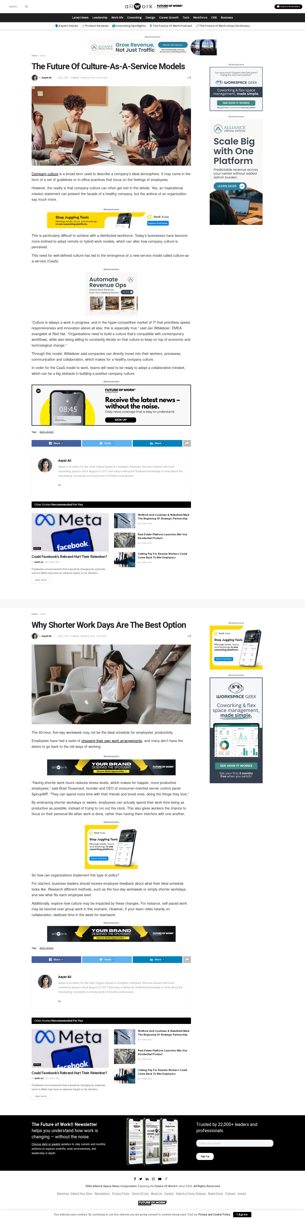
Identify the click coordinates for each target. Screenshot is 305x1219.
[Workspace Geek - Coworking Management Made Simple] (236, 88)
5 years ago (53, 562)
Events (242, 1193)
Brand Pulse (215, 1193)
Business (227, 17)
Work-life (117, 17)
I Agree (242, 1214)
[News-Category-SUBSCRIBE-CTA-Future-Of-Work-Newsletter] (111, 405)
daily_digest (46, 432)
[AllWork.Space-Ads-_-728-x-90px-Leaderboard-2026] (152, 47)
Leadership (99, 17)
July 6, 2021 (63, 77)
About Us (156, 1193)
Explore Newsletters (290, 6)
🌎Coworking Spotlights (129, 25)
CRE (214, 17)
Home (34, 55)
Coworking (134, 17)
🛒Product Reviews (95, 25)
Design (150, 17)
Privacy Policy (121, 1193)
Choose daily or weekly (46, 1144)
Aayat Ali (47, 77)
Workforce (200, 17)
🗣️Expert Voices (66, 25)
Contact (169, 1193)
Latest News (80, 17)
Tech (186, 17)
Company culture (45, 173)
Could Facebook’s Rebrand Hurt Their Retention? (69, 557)
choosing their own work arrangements (111, 740)
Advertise (63, 1193)
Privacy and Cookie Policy (214, 1214)
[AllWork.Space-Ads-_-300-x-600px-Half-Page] (236, 171)
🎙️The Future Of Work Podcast (170, 25)
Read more (41, 580)
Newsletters (102, 1193)
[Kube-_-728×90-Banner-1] (111, 220)
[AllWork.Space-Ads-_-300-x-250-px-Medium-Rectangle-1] (111, 294)
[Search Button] (26, 6)
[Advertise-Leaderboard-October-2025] (111, 767)
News (43, 55)
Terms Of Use (140, 1193)
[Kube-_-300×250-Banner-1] (111, 847)
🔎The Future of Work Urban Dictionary (223, 25)
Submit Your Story (81, 1193)
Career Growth (169, 17)
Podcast (230, 1193)
